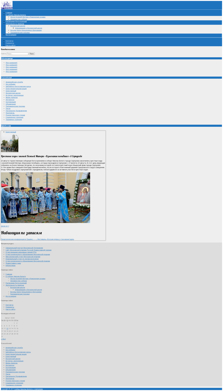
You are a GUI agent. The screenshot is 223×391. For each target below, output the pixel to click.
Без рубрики (10, 84)
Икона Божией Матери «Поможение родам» (28, 17)
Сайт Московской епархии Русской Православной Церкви (28, 250)
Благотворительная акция (16, 88)
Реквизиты (10, 43)
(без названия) (11, 63)
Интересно (10, 100)
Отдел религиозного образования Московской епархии (28, 254)
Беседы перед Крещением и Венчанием (26, 30)
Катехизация (11, 102)
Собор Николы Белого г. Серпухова (28, 389)
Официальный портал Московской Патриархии (24, 248)
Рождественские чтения (15, 115)
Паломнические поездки (20, 32)
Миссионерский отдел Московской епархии (23, 257)
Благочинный (11, 91)
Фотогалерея (11, 35)
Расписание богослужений (16, 21)
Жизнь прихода (12, 97)
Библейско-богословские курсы (18, 86)
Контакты (9, 41)
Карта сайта (10, 45)
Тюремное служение (14, 119)
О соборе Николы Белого (16, 15)
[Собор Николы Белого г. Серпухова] (7, 8)
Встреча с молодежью (15, 95)
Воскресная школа (17, 26)
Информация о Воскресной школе (28, 28)
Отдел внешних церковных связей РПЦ (21, 252)
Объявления (11, 104)
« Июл (3, 339)
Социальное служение (14, 117)
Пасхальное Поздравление (16, 111)
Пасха (8, 108)
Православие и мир (13, 263)
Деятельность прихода (15, 24)
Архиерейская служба (14, 82)
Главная (9, 13)
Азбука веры (10, 265)
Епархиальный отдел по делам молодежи (22, 259)
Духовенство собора (18, 19)
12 (7, 328)
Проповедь (10, 113)
